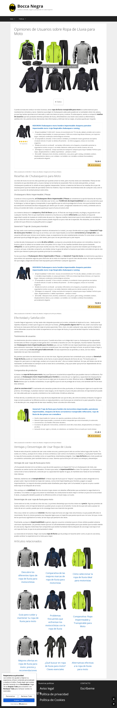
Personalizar (10, 696)
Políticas (21, 19)
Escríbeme (87, 688)
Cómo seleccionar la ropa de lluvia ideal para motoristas (83, 577)
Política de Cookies (52, 700)
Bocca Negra (30, 6)
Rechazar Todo (26, 696)
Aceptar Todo (19, 700)
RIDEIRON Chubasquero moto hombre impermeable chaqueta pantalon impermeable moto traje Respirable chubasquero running (62, 126)
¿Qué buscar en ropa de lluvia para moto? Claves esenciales (55, 666)
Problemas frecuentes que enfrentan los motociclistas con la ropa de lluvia (55, 622)
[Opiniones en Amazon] (23, 141)
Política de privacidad (54, 694)
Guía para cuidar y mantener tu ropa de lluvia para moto (27, 618)
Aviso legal (47, 688)
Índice (59, 102)
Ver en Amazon (95, 165)
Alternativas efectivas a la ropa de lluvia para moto (83, 666)
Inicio (11, 19)
